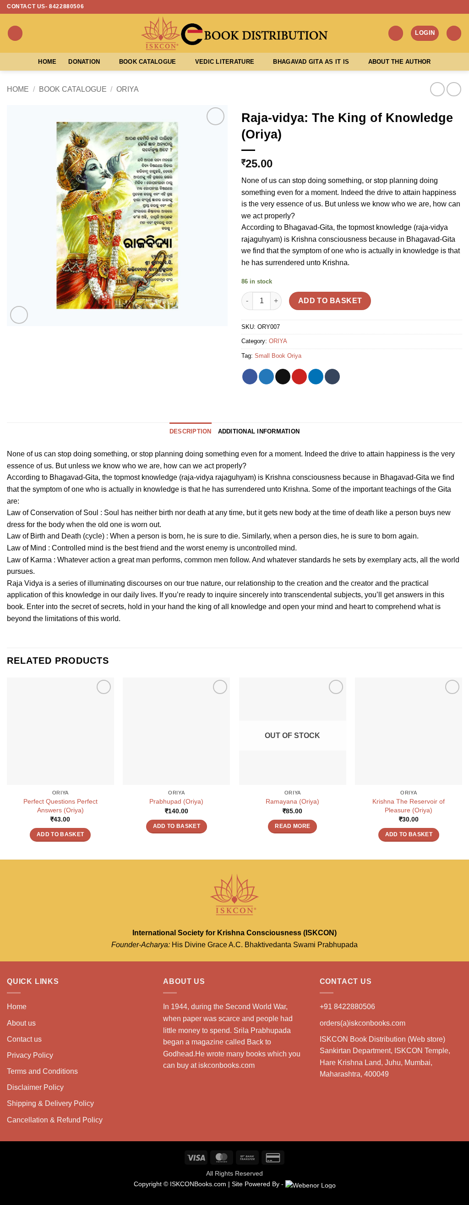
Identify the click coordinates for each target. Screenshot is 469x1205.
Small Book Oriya (278, 355)
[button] (15, 33)
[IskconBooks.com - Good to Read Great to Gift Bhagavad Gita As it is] (234, 33)
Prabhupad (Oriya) (176, 801)
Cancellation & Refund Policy (55, 1120)
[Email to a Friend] (282, 376)
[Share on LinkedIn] (315, 376)
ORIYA (127, 89)
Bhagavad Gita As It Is (311, 61)
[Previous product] (454, 89)
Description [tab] (190, 431)
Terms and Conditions (42, 1071)
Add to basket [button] (60, 834)
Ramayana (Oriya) (292, 801)
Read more (292, 826)
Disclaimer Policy (35, 1087)
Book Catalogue (147, 61)
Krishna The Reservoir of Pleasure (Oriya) (408, 806)
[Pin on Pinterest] (299, 376)
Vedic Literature (224, 61)
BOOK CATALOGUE (73, 89)
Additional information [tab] (259, 431)
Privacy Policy (30, 1055)
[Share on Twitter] (266, 376)
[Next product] (437, 89)
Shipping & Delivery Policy (50, 1103)
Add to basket (330, 301)
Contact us (24, 1039)
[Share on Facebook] (249, 376)
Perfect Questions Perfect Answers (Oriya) (60, 806)
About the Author (399, 61)
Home (47, 61)
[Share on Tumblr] (332, 376)
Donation (84, 61)
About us (21, 1023)
